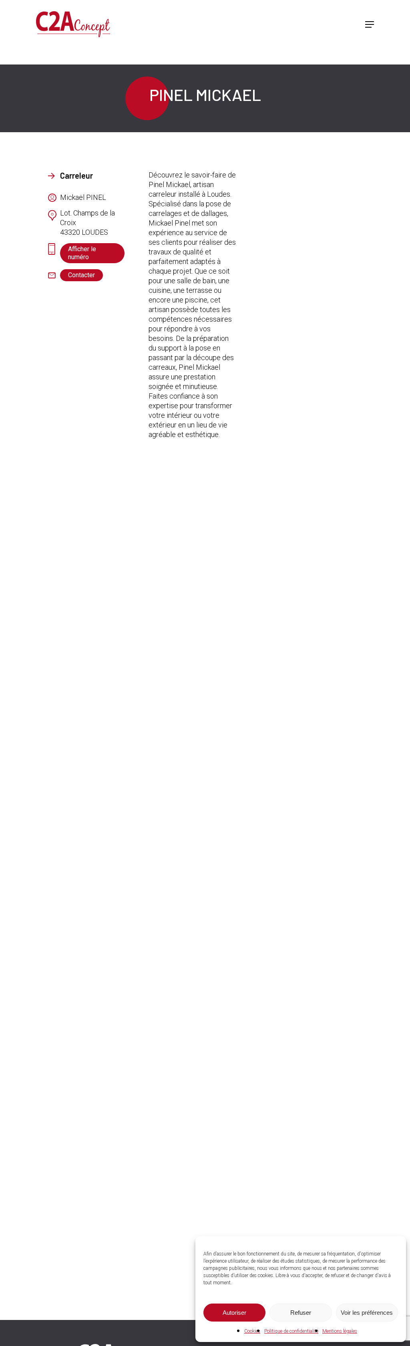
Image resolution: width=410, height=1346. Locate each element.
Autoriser (234, 1312)
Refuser (300, 1312)
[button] (369, 24)
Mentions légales (339, 1331)
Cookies (252, 1331)
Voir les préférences (367, 1312)
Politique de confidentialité (291, 1331)
